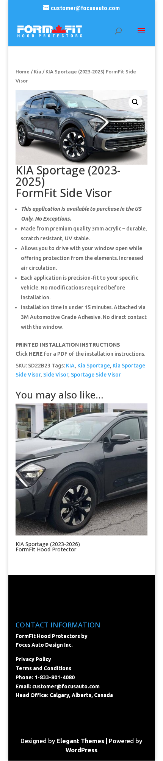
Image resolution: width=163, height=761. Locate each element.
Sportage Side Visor (96, 375)
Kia (37, 71)
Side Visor (55, 375)
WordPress (81, 750)
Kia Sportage (93, 366)
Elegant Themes (80, 741)
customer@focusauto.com (66, 686)
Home (23, 71)
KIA (70, 366)
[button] (135, 102)
